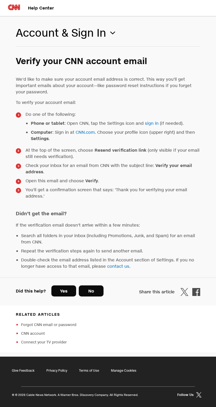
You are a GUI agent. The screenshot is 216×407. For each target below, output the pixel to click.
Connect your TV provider (44, 342)
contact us (118, 266)
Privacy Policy (56, 370)
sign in (152, 123)
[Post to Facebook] (196, 292)
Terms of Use (89, 370)
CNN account (33, 333)
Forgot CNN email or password (48, 324)
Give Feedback (23, 370)
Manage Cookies (123, 370)
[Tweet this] (185, 292)
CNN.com (85, 132)
